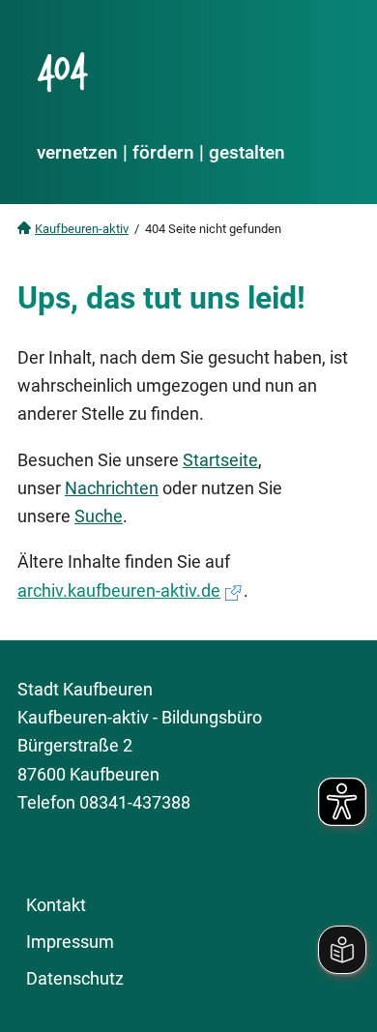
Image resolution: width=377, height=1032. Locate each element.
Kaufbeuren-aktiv (82, 228)
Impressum (70, 941)
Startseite (220, 460)
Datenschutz (75, 978)
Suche (98, 516)
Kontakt (56, 905)
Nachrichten (112, 488)
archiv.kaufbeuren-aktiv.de (118, 590)
